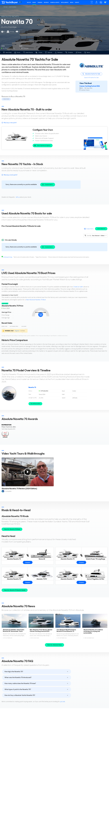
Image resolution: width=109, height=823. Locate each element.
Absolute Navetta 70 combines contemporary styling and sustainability (93, 631)
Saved (91, 3)
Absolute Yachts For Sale (92, 74)
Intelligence (64, 2)
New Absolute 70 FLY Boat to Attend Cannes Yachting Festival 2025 (41, 630)
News (71, 2)
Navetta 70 (32, 387)
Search (100, 2)
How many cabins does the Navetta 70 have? (20, 683)
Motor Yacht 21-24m (9, 427)
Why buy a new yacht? (10, 122)
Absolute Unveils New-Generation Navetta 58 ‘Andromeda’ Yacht (13, 630)
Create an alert (78, 287)
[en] (105, 2)
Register (17, 331)
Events (77, 2)
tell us (18, 197)
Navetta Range (12, 7)
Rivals (79, 52)
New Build (8, 52)
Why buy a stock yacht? (10, 175)
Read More (6, 99)
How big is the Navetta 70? (14, 672)
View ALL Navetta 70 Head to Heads (14, 590)
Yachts (29, 2)
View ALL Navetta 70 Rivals (12, 529)
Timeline (70, 52)
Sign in (96, 3)
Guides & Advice (54, 2)
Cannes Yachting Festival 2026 (89, 86)
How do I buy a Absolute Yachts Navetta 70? (20, 695)
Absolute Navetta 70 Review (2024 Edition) (19, 488)
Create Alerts (49, 184)
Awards (50, 52)
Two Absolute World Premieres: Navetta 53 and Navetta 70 (66, 630)
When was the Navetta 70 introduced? (18, 677)
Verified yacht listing (7, 257)
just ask (62, 701)
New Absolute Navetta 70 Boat (36, 300)
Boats (34, 2)
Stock (18, 52)
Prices (40, 52)
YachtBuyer (11, 2)
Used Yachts (29, 52)
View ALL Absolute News (54, 645)
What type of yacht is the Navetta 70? (18, 689)
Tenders (40, 2)
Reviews (46, 2)
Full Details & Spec (35, 403)
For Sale (5, 7)
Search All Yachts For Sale (91, 77)
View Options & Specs (43, 145)
